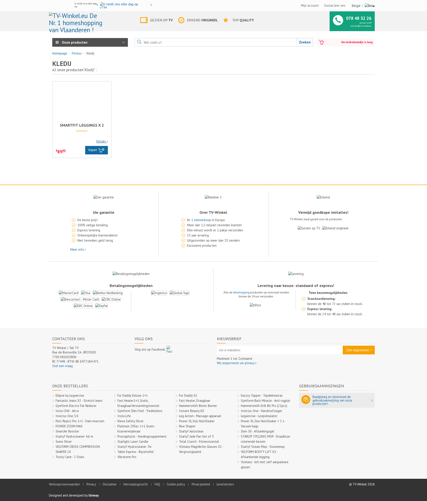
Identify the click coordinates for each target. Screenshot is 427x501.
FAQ (157, 484)
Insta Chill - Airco (67, 411)
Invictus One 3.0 (67, 416)
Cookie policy (176, 484)
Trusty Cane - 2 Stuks (70, 457)
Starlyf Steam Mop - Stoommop (263, 446)
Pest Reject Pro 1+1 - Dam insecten (80, 421)
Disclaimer (110, 484)
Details (101, 141)
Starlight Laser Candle (132, 441)
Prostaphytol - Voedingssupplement (142, 436)
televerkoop (202, 220)
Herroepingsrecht (135, 484)
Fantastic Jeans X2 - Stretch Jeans (79, 400)
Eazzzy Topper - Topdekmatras (262, 395)
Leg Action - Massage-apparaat (200, 416)
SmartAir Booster (67, 431)
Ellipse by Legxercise (70, 395)
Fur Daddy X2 (188, 395)
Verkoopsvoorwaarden (64, 484)
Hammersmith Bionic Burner (198, 406)
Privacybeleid (201, 484)
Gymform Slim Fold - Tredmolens (139, 411)
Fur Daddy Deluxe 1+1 (132, 395)
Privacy (91, 484)
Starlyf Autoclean (191, 431)
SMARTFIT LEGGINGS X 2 (82, 125)
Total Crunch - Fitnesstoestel (199, 441)
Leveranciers (225, 484)
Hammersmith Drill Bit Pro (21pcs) (264, 406)
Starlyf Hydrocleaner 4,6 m (74, 436)
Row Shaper (187, 426)
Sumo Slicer (64, 441)
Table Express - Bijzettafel (135, 452)
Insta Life (124, 416)
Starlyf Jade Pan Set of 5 (196, 436)
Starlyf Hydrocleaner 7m (134, 446)
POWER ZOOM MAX (69, 426)
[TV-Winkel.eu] (76, 21)
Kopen (93, 150)
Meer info (77, 249)
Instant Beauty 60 (191, 411)
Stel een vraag (62, 366)
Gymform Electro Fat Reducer (76, 406)
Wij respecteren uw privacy (236, 363)
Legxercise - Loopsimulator (259, 416)
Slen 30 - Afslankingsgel (257, 431)
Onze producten (74, 42)
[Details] (82, 102)
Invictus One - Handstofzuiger (261, 411)
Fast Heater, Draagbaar (194, 400)
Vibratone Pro (126, 457)
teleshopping (241, 292)
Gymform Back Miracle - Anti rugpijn (265, 400)
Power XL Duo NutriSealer (197, 421)
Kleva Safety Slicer (130, 421)
